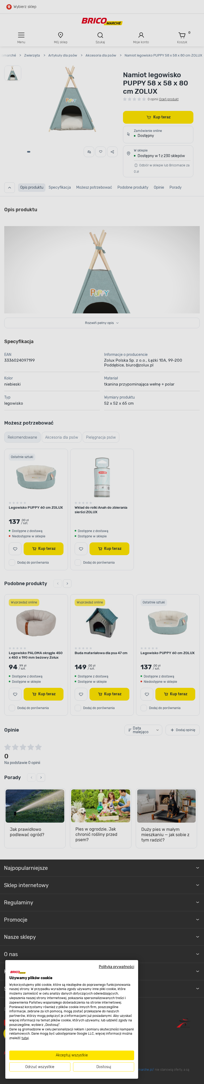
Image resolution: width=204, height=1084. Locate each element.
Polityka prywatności (116, 967)
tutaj (25, 1038)
